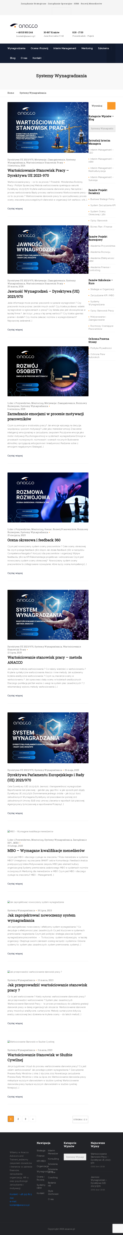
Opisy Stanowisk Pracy (102, 310)
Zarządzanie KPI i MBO (102, 295)
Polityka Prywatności (101, 348)
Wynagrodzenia (16, 48)
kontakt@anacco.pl (25, 36)
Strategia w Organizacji (102, 289)
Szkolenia (103, 48)
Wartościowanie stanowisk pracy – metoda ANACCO (45, 660)
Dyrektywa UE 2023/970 (20, 159)
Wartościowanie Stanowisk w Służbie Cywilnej (40, 1057)
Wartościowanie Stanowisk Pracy (44, 162)
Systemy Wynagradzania (34, 406)
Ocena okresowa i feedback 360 (34, 540)
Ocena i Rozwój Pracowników (60, 529)
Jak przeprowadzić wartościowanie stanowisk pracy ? (47, 987)
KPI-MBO (41, 1161)
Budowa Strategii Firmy (102, 199)
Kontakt (37, 58)
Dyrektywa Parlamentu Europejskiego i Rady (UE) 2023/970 (46, 777)
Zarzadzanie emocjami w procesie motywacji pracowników (46, 416)
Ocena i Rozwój (39, 48)
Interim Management (65, 48)
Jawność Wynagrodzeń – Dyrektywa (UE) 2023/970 (44, 294)
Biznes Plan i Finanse (101, 227)
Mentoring (37, 403)
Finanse (40, 1156)
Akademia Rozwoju (100, 252)
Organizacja (43, 1166)
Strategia (41, 1150)
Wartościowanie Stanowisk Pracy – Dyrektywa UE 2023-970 (38, 173)
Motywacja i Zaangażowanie (49, 159)
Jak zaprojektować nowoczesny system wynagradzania (41, 918)
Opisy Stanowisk (99, 220)
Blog (12, 58)
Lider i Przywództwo (19, 403)
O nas (24, 58)
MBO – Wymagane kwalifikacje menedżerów (46, 850)
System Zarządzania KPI (103, 205)
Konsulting (53, 1159)
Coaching (53, 1177)
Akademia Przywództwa (102, 246)
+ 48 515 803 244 (24, 32)
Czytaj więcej (15, 208)
